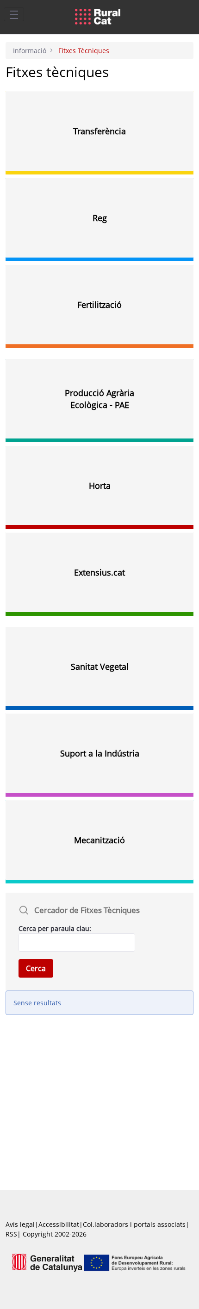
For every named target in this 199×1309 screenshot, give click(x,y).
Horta (100, 485)
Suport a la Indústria (99, 753)
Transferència (99, 131)
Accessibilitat (58, 1224)
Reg (100, 217)
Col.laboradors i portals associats (134, 1224)
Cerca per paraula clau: (55, 928)
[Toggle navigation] (14, 14)
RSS (11, 1234)
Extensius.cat (99, 572)
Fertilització (99, 304)
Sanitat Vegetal (100, 666)
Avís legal (20, 1224)
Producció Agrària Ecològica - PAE (99, 398)
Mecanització (99, 840)
